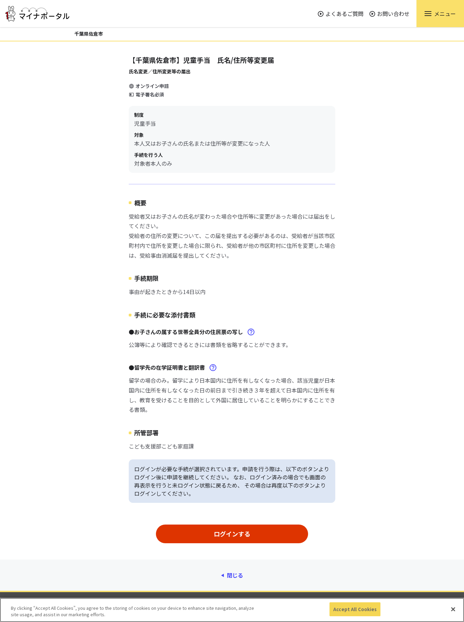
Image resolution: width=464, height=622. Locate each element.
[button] (440, 13)
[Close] (453, 609)
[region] (232, 610)
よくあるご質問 (344, 14)
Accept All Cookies (355, 609)
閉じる (235, 575)
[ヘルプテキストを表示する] (251, 332)
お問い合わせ (393, 14)
